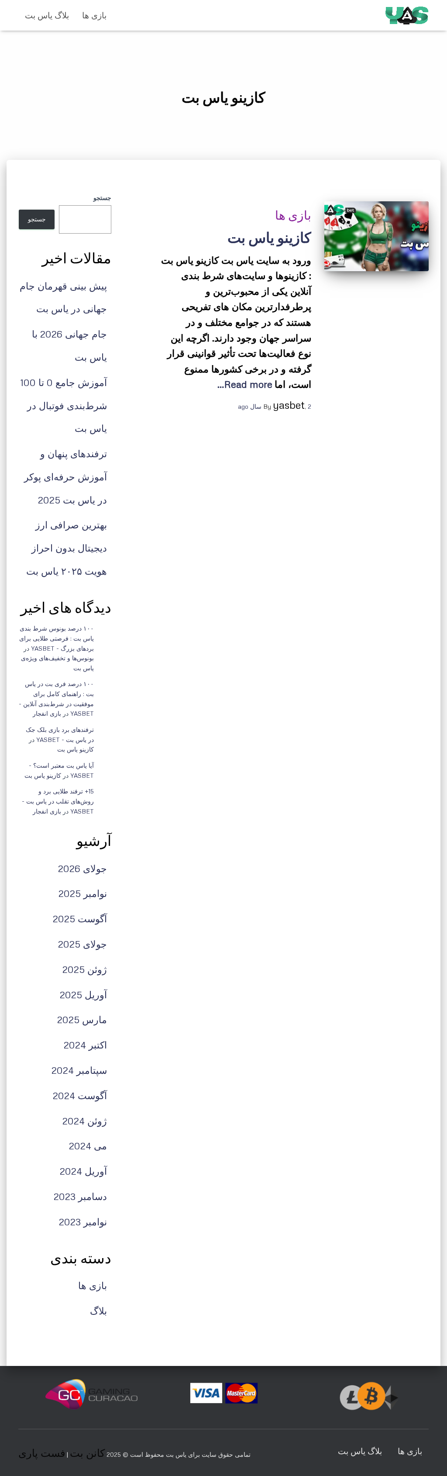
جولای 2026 (82, 868)
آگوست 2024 (80, 1095)
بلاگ (98, 1311)
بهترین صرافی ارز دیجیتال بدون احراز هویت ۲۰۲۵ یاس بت (66, 548)
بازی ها (94, 15)
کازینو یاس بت (269, 237)
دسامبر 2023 (80, 1196)
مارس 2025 (82, 1019)
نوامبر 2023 (83, 1222)
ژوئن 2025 (84, 969)
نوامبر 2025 (82, 893)
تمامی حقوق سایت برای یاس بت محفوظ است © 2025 (178, 1454)
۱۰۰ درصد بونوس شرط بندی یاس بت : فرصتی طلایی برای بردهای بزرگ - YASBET (56, 638)
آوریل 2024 (83, 1171)
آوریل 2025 (83, 994)
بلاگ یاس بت (47, 15)
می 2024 (88, 1146)
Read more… (244, 384)
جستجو (102, 197)
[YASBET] (406, 15)
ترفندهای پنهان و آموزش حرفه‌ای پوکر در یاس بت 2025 (65, 477)
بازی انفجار (47, 713)
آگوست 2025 (80, 918)
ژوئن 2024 (84, 1121)
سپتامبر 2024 (79, 1070)
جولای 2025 (82, 944)
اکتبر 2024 (85, 1045)
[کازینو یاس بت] (376, 236)
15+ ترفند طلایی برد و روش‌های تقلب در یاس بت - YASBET (58, 800)
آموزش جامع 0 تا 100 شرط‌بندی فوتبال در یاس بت (64, 405)
